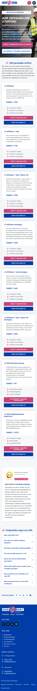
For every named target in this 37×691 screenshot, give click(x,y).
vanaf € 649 (12, 288)
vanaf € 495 (12, 243)
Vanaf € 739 (12, 146)
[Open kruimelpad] (29, 12)
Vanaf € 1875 (12, 433)
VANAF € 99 (11, 384)
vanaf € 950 (12, 195)
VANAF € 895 (12, 334)
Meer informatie (19, 122)
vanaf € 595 (12, 102)
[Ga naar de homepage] (9, 2)
